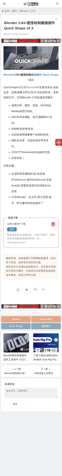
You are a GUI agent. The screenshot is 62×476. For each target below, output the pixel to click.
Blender (24, 11)
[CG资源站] (31, 3)
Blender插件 (46, 319)
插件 (14, 11)
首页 (7, 11)
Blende (16, 319)
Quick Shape (16, 326)
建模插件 (46, 326)
